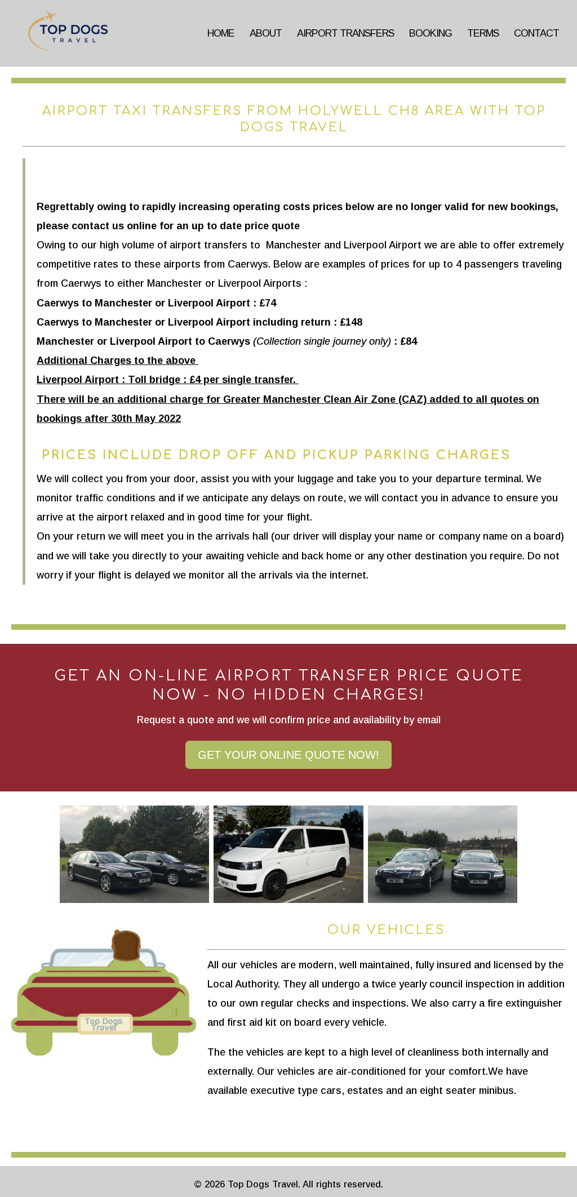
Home (220, 34)
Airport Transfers (345, 34)
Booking (430, 34)
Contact (536, 34)
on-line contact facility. (260, 1119)
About (266, 34)
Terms (483, 34)
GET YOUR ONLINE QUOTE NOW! (288, 755)
